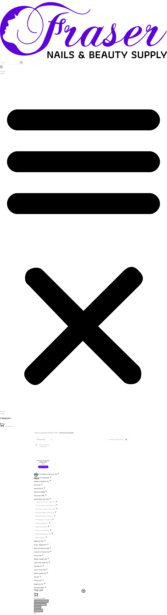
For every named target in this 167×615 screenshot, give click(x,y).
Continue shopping (41, 601)
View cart (37, 607)
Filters (36, 479)
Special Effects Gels (49, 433)
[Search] (1, 66)
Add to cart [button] (43, 467)
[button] (83, 243)
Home (36, 433)
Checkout (38, 610)
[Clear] (21, 62)
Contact (2, 73)
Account (2, 71)
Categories (5, 418)
